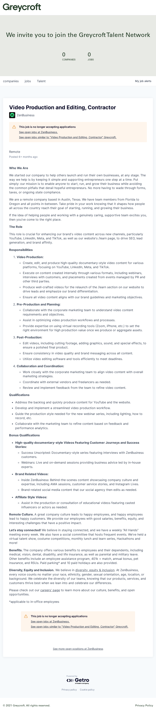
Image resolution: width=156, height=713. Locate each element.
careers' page (50, 590)
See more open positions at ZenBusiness (78, 648)
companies (11, 81)
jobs (28, 81)
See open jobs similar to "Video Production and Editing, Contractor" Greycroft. (67, 137)
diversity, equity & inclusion (95, 570)
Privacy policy (69, 689)
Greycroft (22, 7)
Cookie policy (87, 689)
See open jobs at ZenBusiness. (38, 132)
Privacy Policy (144, 705)
